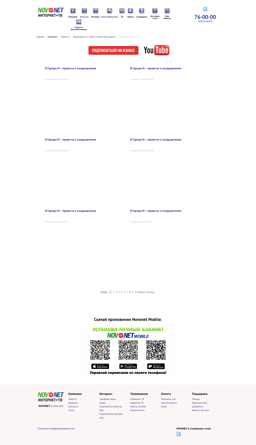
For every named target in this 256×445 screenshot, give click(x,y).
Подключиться (137, 410)
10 (136, 292)
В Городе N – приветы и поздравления (70, 68)
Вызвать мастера (200, 410)
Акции (71, 410)
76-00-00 (205, 16)
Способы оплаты (169, 402)
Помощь (196, 399)
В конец (150, 292)
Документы (197, 406)
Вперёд (141, 292)
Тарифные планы (107, 399)
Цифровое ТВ (137, 402)
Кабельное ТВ (137, 399)
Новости (72, 399)
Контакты (73, 406)
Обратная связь (199, 402)
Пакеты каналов (138, 406)
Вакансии (73, 402)
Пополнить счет (168, 399)
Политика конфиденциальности (56, 428)
